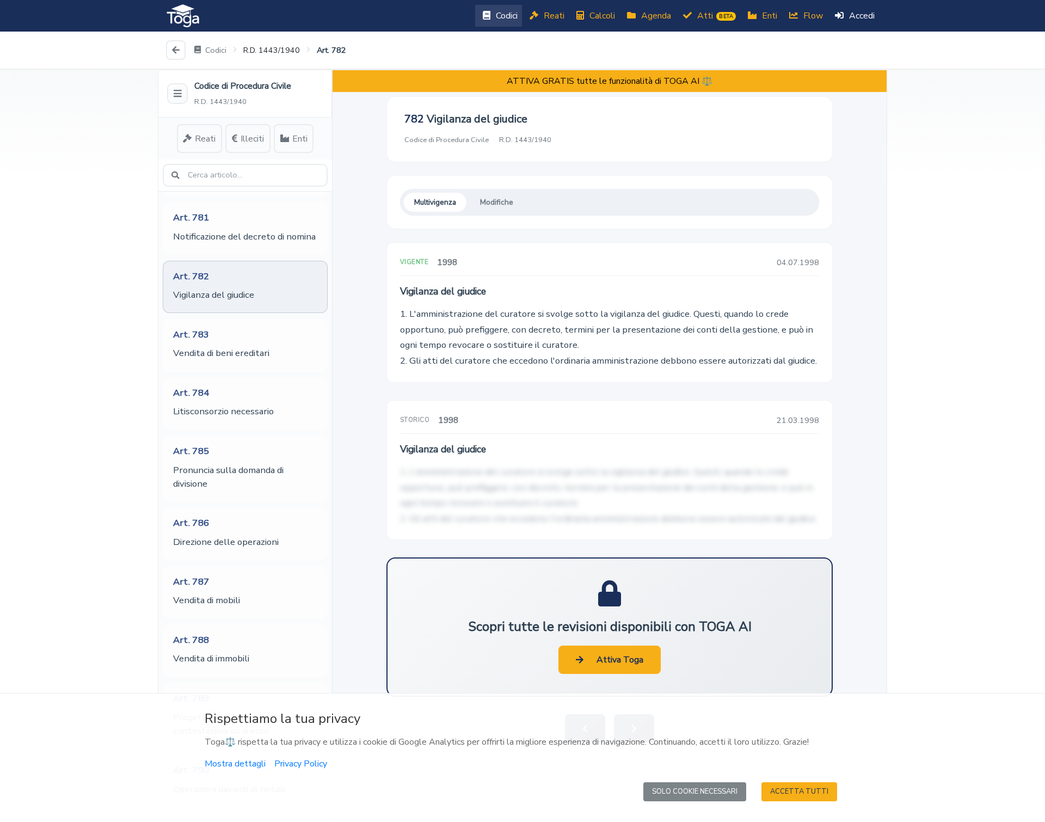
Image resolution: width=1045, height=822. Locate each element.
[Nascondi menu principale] (177, 93)
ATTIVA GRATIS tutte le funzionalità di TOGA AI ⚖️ (609, 81)
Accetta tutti (799, 791)
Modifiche (496, 202)
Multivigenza (435, 202)
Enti (768, 16)
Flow (812, 16)
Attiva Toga (620, 660)
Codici (506, 16)
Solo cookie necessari (694, 791)
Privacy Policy (300, 764)
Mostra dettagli (235, 764)
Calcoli (601, 16)
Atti (714, 16)
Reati (553, 16)
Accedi (861, 16)
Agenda (655, 16)
